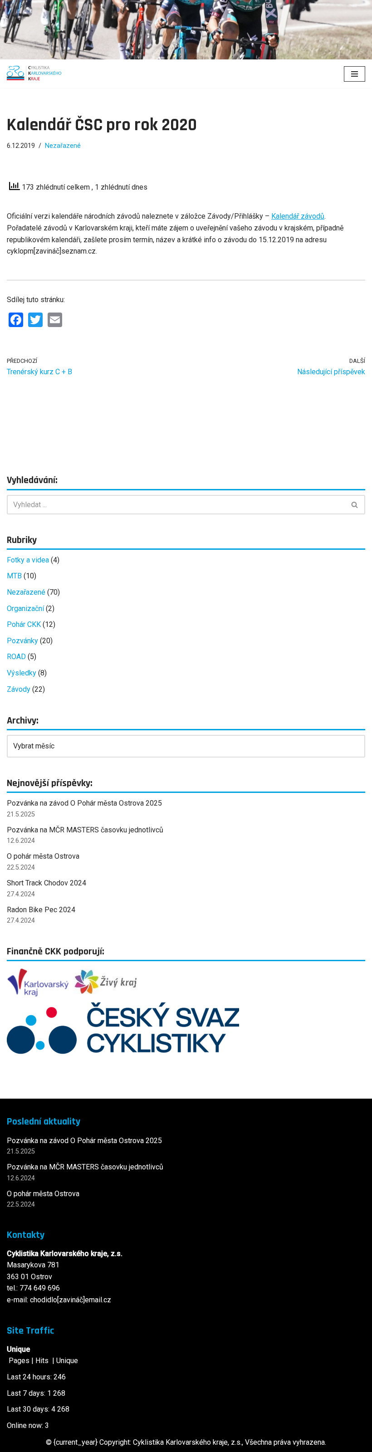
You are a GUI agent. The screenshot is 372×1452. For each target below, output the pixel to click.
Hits (42, 1360)
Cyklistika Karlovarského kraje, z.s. (187, 1442)
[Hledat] (355, 504)
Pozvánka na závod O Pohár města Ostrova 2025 (84, 803)
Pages (19, 1360)
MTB (14, 576)
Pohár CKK (24, 624)
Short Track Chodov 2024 (46, 883)
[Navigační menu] (354, 74)
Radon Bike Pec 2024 (41, 909)
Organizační (25, 608)
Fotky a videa (28, 560)
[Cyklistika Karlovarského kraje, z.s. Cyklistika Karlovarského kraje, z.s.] (34, 74)
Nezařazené (63, 146)
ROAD (16, 656)
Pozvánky (22, 640)
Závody (18, 689)
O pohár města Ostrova (43, 856)
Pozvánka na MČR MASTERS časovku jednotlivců (85, 830)
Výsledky (21, 673)
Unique (67, 1360)
